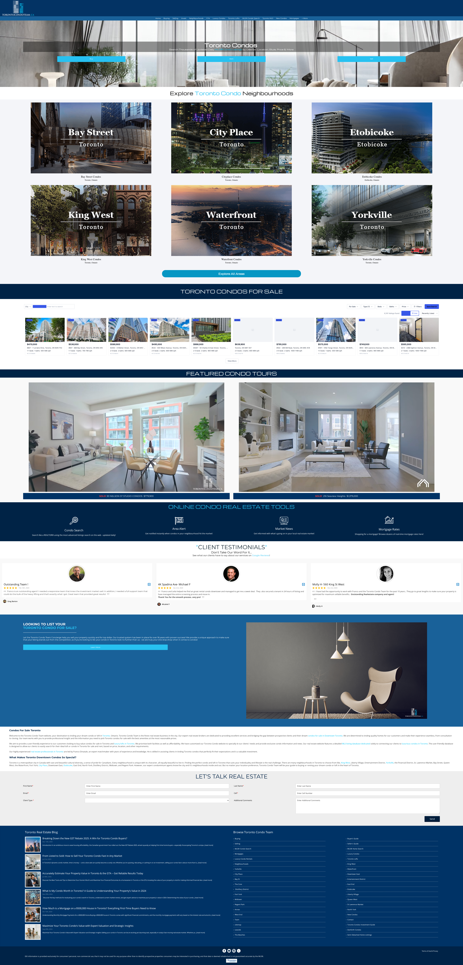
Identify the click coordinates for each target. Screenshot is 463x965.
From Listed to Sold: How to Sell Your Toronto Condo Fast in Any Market (82, 855)
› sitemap (237, 925)
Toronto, (106, 735)
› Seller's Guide (352, 844)
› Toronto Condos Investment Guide (360, 925)
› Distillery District (241, 889)
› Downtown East (353, 874)
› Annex (236, 909)
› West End (237, 914)
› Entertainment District (355, 879)
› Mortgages (238, 854)
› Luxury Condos (352, 854)
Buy (91, 59)
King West (345, 762)
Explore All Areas (231, 273)
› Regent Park (238, 904)
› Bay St (236, 879)
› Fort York (237, 894)
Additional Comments (243, 800)
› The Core (237, 884)
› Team (236, 919)
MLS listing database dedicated (356, 743)
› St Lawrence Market (354, 904)
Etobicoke (68, 765)
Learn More (95, 647)
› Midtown (237, 899)
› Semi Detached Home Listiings (359, 935)
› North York (351, 909)
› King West (350, 864)
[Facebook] (224, 951)
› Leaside (237, 930)
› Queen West (351, 899)
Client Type (28, 800)
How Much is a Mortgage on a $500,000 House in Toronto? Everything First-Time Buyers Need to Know (99, 908)
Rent (231, 59)
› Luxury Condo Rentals (242, 859)
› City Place (237, 874)
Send (432, 818)
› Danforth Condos (353, 930)
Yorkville (390, 762)
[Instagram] (234, 951)
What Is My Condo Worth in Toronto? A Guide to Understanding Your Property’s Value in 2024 (94, 890)
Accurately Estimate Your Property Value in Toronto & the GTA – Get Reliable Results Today (92, 873)
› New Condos (351, 914)
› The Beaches (239, 935)
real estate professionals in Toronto (47, 751)
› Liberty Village (352, 894)
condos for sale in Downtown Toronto (325, 735)
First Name (28, 786)
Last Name (239, 786)
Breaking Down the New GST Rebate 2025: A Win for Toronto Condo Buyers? (84, 838)
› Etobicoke (350, 889)
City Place (43, 765)
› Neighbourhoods (240, 864)
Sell (371, 59)
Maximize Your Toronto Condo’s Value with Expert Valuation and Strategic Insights (87, 925)
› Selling (236, 844)
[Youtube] (229, 951)
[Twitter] (239, 951)
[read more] (209, 845)
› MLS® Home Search (354, 849)
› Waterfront (351, 869)
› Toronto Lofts (352, 859)
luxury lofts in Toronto (124, 743)
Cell (236, 793)
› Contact (350, 919)
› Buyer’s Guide (352, 838)
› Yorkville (237, 869)
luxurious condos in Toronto (415, 743)
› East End (350, 884)
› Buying (236, 838)
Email (26, 793)
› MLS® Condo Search (242, 849)
